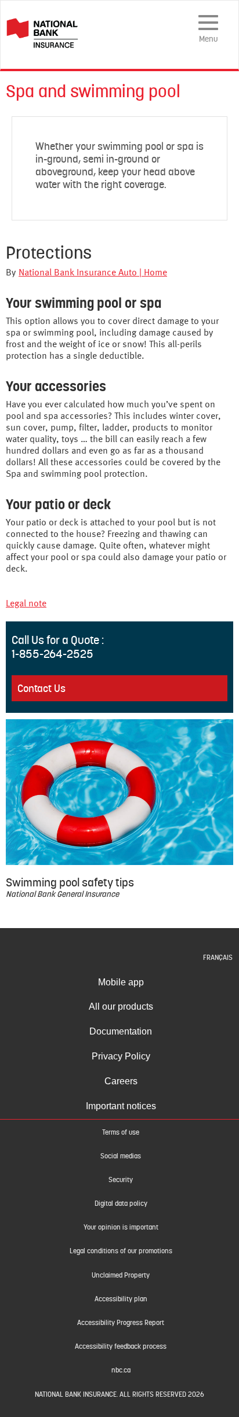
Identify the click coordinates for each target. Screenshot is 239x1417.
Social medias (120, 1156)
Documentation (120, 1031)
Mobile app (121, 982)
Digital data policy (121, 1203)
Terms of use (120, 1132)
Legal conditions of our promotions (121, 1251)
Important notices (121, 1106)
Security (120, 1179)
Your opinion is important (121, 1227)
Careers (120, 1081)
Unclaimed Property (121, 1275)
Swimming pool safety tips (70, 882)
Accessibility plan (121, 1299)
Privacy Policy (121, 1056)
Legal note (26, 604)
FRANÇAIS (218, 957)
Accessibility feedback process (120, 1346)
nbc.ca (121, 1370)
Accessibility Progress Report (120, 1322)
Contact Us (41, 688)
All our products (121, 1006)
